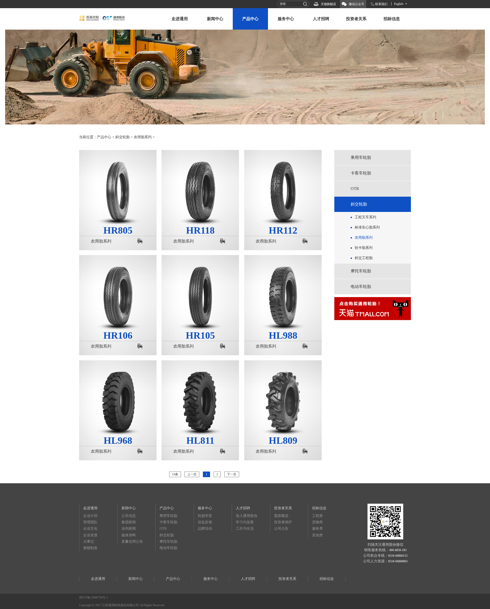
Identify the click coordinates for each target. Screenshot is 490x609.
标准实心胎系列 (367, 227)
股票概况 (281, 516)
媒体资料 (128, 535)
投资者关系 (356, 19)
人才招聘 (321, 19)
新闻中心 (215, 19)
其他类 (317, 535)
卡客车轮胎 (361, 173)
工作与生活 (245, 528)
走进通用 (180, 19)
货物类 (317, 522)
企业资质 (90, 535)
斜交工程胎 (364, 258)
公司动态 (128, 516)
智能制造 (90, 548)
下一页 (231, 474)
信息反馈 (205, 522)
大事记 (88, 541)
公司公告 (281, 528)
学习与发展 (245, 522)
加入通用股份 (246, 516)
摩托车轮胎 (361, 271)
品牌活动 (205, 528)
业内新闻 (128, 528)
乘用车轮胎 (361, 157)
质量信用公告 (132, 541)
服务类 (317, 528)
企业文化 (90, 528)
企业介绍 (90, 516)
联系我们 (381, 4)
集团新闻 (128, 522)
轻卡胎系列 (364, 248)
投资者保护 (283, 522)
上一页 (192, 474)
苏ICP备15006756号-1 (93, 597)
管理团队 (90, 522)
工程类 (317, 516)
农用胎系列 (143, 137)
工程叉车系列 (365, 217)
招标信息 (392, 19)
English (398, 4)
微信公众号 (356, 4)
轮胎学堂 (205, 516)
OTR (355, 188)
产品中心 (250, 19)
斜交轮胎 (122, 137)
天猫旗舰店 (328, 4)
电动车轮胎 (361, 286)
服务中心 (286, 19)
